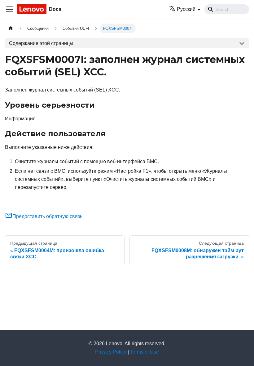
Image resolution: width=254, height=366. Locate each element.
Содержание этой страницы (41, 43)
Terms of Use (144, 352)
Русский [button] (186, 9)
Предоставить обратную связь (47, 216)
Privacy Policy (110, 352)
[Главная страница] (11, 28)
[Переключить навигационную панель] (9, 9)
